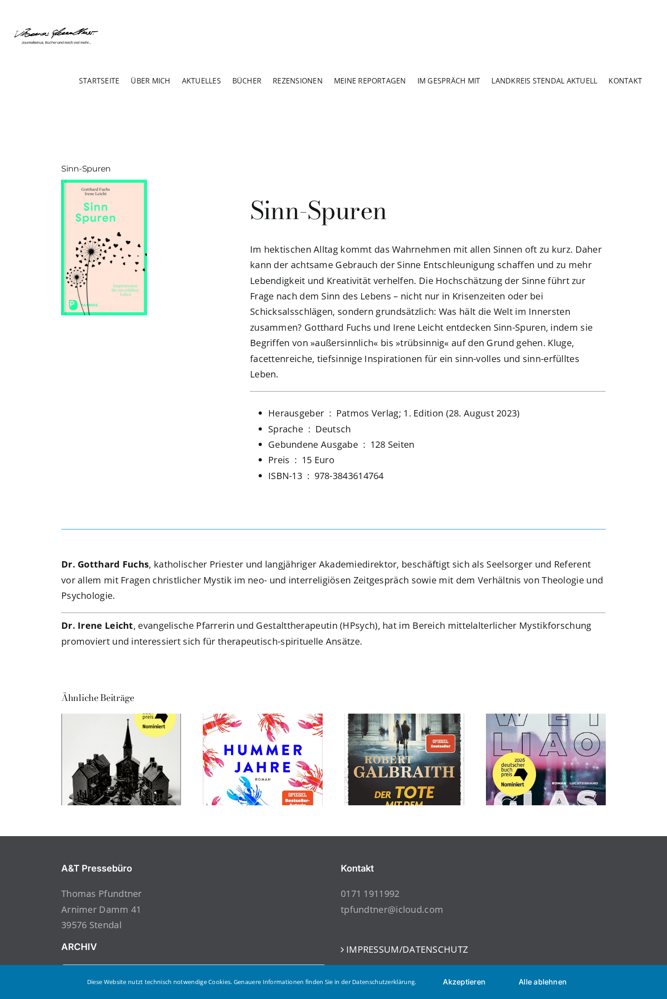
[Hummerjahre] (263, 720)
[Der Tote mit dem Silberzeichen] (404, 720)
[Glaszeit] (546, 720)
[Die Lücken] (121, 720)
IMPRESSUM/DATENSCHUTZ (407, 949)
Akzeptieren (464, 981)
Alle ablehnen (543, 981)
